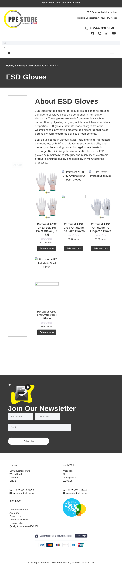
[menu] (112, 53)
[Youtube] (114, 33)
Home (9, 65)
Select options (47, 248)
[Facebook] (92, 33)
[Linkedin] (107, 33)
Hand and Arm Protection (29, 65)
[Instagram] (100, 33)
